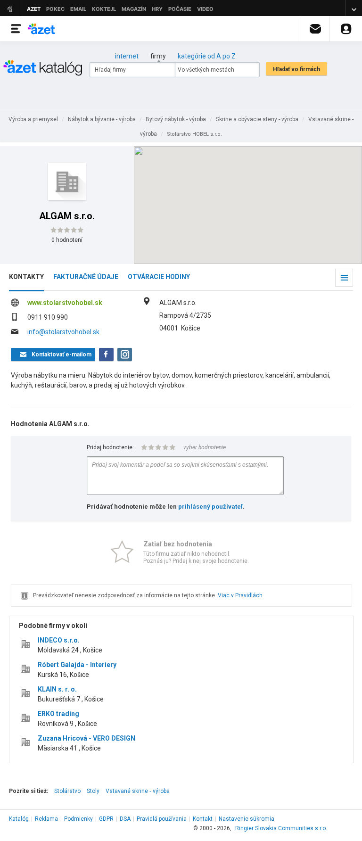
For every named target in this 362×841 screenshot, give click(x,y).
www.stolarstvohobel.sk (64, 302)
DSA (125, 819)
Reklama (46, 819)
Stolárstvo (67, 791)
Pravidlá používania (162, 819)
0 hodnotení (66, 240)
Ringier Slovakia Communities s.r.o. (281, 828)
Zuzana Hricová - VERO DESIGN (86, 738)
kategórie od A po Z (207, 56)
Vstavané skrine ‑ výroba (138, 791)
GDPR (106, 819)
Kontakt (203, 819)
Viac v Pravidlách (240, 595)
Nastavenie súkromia (246, 819)
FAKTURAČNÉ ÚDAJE (85, 276)
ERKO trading (58, 713)
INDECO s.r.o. (59, 640)
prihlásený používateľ (210, 506)
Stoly (93, 791)
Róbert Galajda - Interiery (77, 664)
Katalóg (19, 819)
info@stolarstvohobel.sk (63, 332)
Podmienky (78, 819)
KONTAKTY (26, 276)
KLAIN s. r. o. (57, 689)
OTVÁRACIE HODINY (159, 276)
